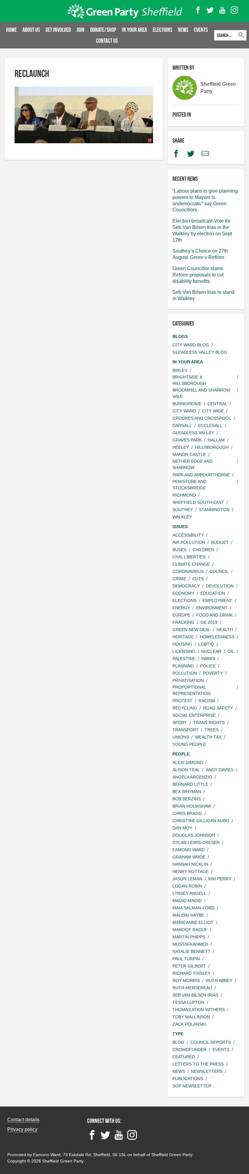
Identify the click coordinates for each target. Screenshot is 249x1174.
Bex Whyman (186, 791)
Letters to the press (198, 1064)
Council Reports (210, 1042)
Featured (183, 1056)
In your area (134, 29)
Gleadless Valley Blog (199, 352)
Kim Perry (219, 878)
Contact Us (107, 40)
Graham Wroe (188, 857)
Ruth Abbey (219, 980)
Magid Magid (187, 900)
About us (31, 29)
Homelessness (217, 636)
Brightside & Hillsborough (189, 380)
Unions (180, 737)
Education (212, 593)
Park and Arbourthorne (201, 474)
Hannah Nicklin (190, 864)
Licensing (183, 651)
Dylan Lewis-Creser (196, 842)
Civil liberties (189, 556)
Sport (179, 722)
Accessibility (188, 535)
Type (177, 1033)
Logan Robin (187, 886)
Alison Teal (186, 769)
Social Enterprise (194, 715)
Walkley (182, 516)
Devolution (220, 586)
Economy (183, 593)
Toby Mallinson (191, 1016)
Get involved (58, 29)
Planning (183, 665)
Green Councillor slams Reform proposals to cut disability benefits (197, 275)
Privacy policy (22, 1129)
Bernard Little (190, 784)
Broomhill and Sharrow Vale (201, 393)
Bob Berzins (186, 798)
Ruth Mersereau (192, 987)
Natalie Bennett (191, 951)
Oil (230, 651)
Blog (178, 1042)
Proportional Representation (191, 690)
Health (225, 629)
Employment (217, 600)
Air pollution (188, 542)
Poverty (213, 673)
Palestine (183, 658)
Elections (162, 29)
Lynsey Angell (189, 893)
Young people (189, 744)
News (183, 29)
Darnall (182, 425)
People (180, 754)
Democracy (186, 586)
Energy (181, 607)
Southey (182, 509)
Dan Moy (182, 827)
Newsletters (207, 1071)
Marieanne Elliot (192, 922)
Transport (185, 729)
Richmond (184, 495)
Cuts (198, 578)
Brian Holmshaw (191, 806)
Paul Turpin (186, 958)
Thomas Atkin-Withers (198, 1009)
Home (11, 29)
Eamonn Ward (188, 849)
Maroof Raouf (189, 929)
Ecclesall (210, 425)
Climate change (191, 564)
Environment (211, 607)
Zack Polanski (189, 1024)
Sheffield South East (198, 502)
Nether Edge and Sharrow (192, 464)
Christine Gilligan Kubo (200, 820)
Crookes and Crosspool (201, 418)
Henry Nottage (190, 871)
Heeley (180, 447)
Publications (187, 1078)
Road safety (218, 708)
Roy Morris (186, 980)
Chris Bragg (187, 813)
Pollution (184, 673)
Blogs (180, 336)
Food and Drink (214, 615)
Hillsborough (212, 447)
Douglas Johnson (193, 835)
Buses (179, 549)
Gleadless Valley (193, 432)
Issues (180, 526)
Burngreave (186, 403)
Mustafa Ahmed (190, 944)
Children (203, 549)
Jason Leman (187, 878)
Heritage (183, 636)
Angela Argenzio (192, 777)
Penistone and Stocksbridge (189, 484)
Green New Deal (191, 629)
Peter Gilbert (189, 966)
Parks (208, 658)
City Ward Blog (190, 344)
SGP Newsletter (191, 1085)
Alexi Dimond (187, 762)
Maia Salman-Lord (193, 907)
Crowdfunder (189, 1049)
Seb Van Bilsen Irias (195, 995)
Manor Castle (189, 454)
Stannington (214, 509)
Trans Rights (209, 722)
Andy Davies (220, 769)
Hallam (216, 440)
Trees (212, 729)
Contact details (23, 1119)
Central (217, 403)
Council (219, 571)
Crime (179, 578)
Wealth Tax (208, 737)
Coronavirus (187, 571)
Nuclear (211, 651)
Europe (181, 615)
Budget (220, 542)
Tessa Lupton (188, 1002)
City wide (213, 410)
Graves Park (187, 440)
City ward (184, 410)
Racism (207, 700)
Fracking (183, 622)
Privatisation (188, 680)
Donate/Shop (103, 29)
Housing (182, 644)
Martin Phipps (188, 936)
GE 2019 (208, 622)
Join (80, 29)
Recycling (184, 708)
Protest (182, 700)
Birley (179, 370)
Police (208, 665)
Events (201, 29)
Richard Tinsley (191, 973)
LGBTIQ (206, 644)
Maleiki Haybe (188, 915)
